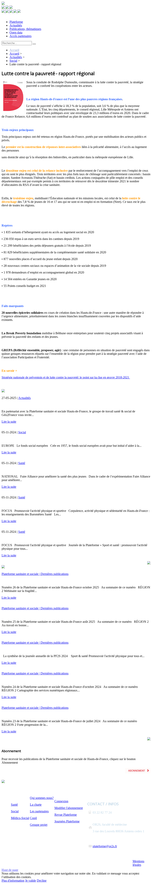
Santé (21, 463)
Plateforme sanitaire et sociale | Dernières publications (35, 574)
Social (22, 432)
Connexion (61, 801)
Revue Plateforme (65, 814)
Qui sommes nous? (42, 798)
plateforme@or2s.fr (105, 846)
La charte (36, 804)
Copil (33, 818)
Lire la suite (9, 421)
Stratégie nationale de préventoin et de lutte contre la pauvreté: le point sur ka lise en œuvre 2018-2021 (66, 377)
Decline (42, 880)
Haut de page (10, 870)
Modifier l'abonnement (68, 808)
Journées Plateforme (67, 821)
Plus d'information (13, 880)
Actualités (24, 398)
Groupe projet (38, 824)
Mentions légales (138, 863)
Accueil (14, 50)
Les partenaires (39, 811)
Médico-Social (20, 818)
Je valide (30, 880)
